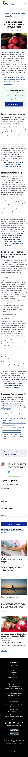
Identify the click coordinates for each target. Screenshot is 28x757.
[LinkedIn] (9, 472)
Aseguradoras (14, 672)
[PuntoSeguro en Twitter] (18, 723)
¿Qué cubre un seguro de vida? (14, 693)
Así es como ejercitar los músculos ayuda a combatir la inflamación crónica (13, 164)
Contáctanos (14, 675)
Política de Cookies (14, 749)
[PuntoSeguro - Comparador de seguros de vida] (9, 3)
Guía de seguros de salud (14, 711)
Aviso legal (14, 746)
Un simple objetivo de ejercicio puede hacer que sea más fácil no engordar (13, 636)
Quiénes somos (14, 665)
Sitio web (3, 515)
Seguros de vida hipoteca (14, 691)
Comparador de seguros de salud (14, 704)
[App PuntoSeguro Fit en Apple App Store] (14, 729)
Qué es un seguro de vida (14, 695)
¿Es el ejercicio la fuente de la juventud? (13, 427)
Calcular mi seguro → (14, 104)
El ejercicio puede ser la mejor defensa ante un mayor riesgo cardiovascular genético (13, 436)
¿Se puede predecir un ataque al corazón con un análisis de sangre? (13, 560)
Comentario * (5, 488)
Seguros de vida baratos (14, 686)
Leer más (4, 574)
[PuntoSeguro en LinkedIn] (10, 723)
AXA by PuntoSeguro (14, 707)
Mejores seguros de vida (14, 684)
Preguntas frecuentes (14, 714)
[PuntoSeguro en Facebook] (14, 723)
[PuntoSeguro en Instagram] (5, 723)
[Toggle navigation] (24, 3)
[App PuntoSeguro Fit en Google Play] (14, 733)
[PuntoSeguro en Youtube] (22, 723)
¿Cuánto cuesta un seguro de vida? (14, 688)
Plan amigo (14, 668)
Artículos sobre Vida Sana (18, 13)
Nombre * (4, 501)
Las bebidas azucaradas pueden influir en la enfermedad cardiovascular (13, 385)
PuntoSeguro (8, 13)
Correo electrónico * (7, 508)
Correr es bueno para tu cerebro (10, 598)
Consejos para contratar (14, 698)
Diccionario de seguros (14, 677)
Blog (14, 670)
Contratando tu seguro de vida (10, 404)
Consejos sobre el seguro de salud (14, 716)
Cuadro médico (14, 709)
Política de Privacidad (14, 752)
